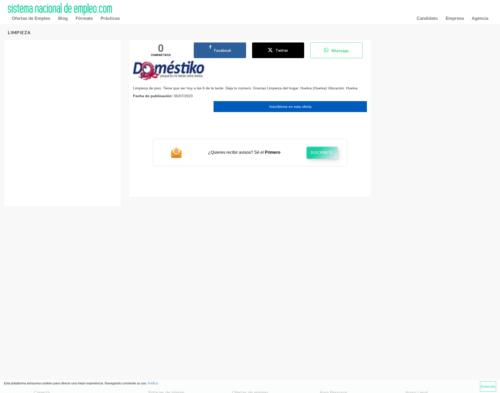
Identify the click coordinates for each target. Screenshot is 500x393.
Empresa (455, 18)
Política (153, 383)
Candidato (427, 18)
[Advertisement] (62, 84)
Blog (63, 18)
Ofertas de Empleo (31, 18)
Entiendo (488, 386)
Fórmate (84, 18)
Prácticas (110, 18)
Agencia (480, 18)
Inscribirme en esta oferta (290, 107)
